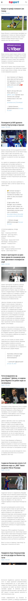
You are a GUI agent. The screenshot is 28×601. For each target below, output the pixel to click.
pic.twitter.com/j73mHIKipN (14, 102)
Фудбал (2, 13)
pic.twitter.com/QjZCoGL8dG (15, 216)
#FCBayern (10, 87)
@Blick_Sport (11, 94)
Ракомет (3, 127)
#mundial (20, 214)
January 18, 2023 (11, 363)
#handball (10, 214)
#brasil (15, 214)
